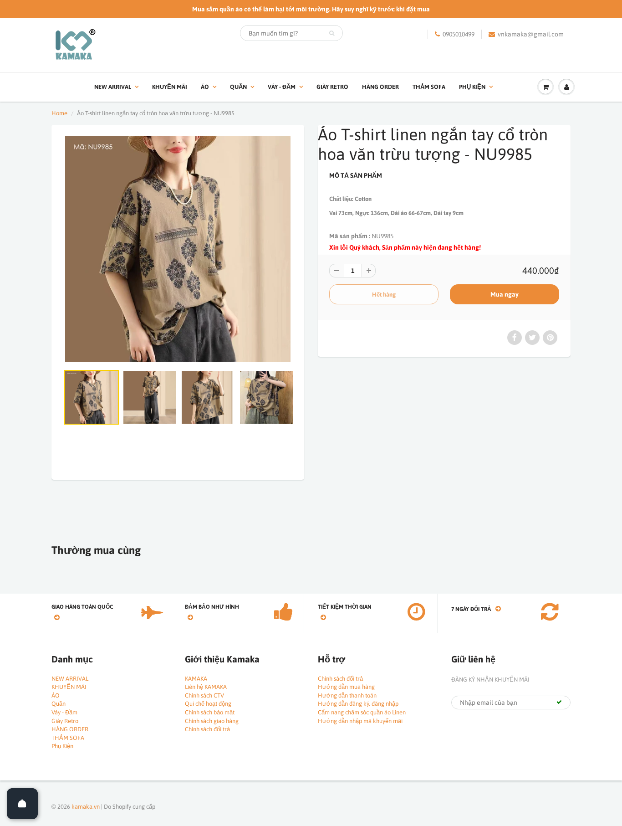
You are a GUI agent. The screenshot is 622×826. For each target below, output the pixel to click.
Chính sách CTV (204, 695)
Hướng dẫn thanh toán (347, 695)
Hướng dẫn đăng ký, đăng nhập (358, 703)
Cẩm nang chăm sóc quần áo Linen (362, 712)
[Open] (22, 803)
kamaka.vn (85, 806)
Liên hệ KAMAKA (206, 686)
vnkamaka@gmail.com (531, 34)
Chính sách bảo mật (210, 712)
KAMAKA (196, 678)
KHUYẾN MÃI (169, 86)
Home (59, 113)
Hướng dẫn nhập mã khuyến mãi (360, 721)
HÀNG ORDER (380, 86)
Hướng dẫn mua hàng (346, 686)
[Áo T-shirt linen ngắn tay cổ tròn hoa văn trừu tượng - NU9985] (177, 249)
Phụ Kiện (472, 86)
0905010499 (458, 34)
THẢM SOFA (429, 86)
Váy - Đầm (282, 86)
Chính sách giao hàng (212, 721)
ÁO (205, 86)
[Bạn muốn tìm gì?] (332, 33)
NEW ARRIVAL (112, 86)
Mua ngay (504, 294)
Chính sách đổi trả (207, 729)
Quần (238, 86)
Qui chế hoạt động (208, 703)
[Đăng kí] (559, 702)
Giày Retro (332, 86)
